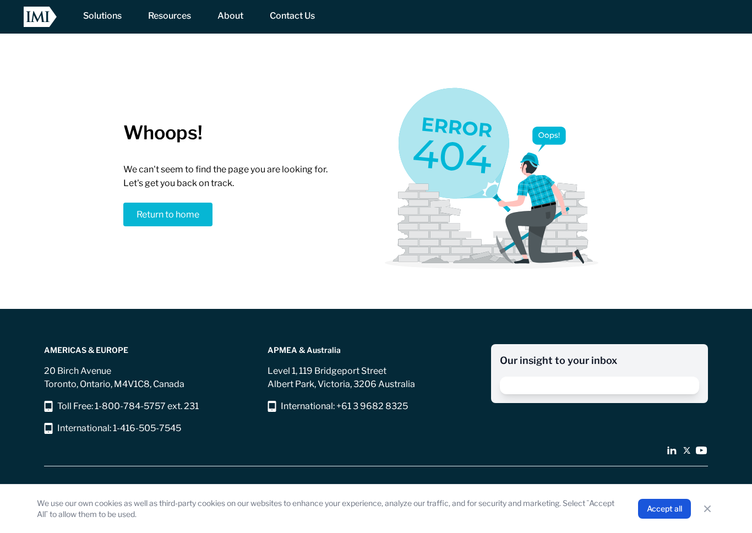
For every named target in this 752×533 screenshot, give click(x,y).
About (230, 15)
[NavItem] (102, 17)
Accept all (664, 508)
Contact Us (292, 15)
